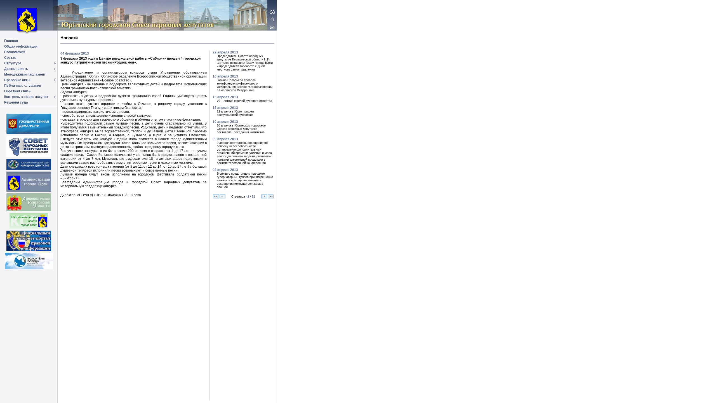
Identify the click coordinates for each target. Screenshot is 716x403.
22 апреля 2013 (225, 52)
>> (270, 196)
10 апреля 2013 (225, 122)
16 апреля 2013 (225, 76)
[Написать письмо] (272, 27)
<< (216, 196)
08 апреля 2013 (225, 170)
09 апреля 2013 (225, 139)
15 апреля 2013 (225, 97)
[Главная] (272, 19)
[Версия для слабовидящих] (272, 12)
